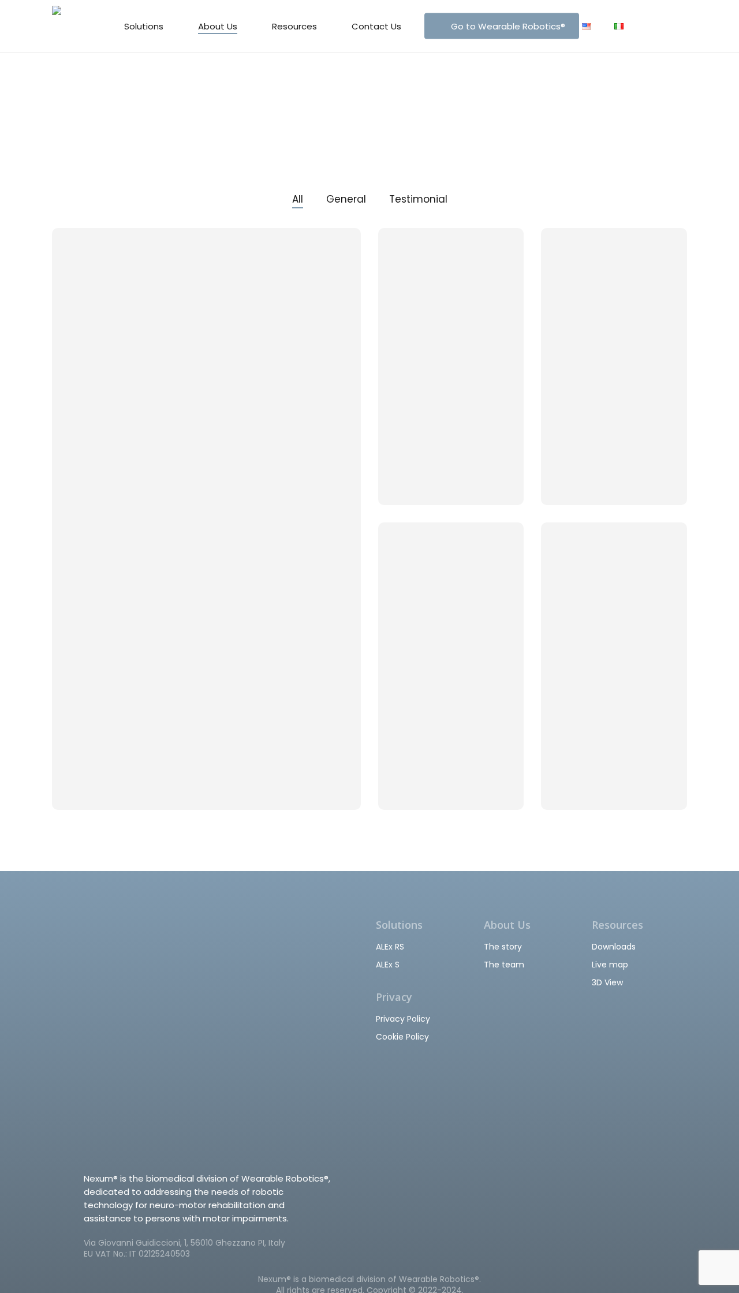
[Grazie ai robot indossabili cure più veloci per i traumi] (613, 666)
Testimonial (418, 199)
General (346, 199)
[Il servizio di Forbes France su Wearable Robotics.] (613, 366)
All (297, 199)
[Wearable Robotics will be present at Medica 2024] (206, 519)
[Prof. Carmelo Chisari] (451, 366)
